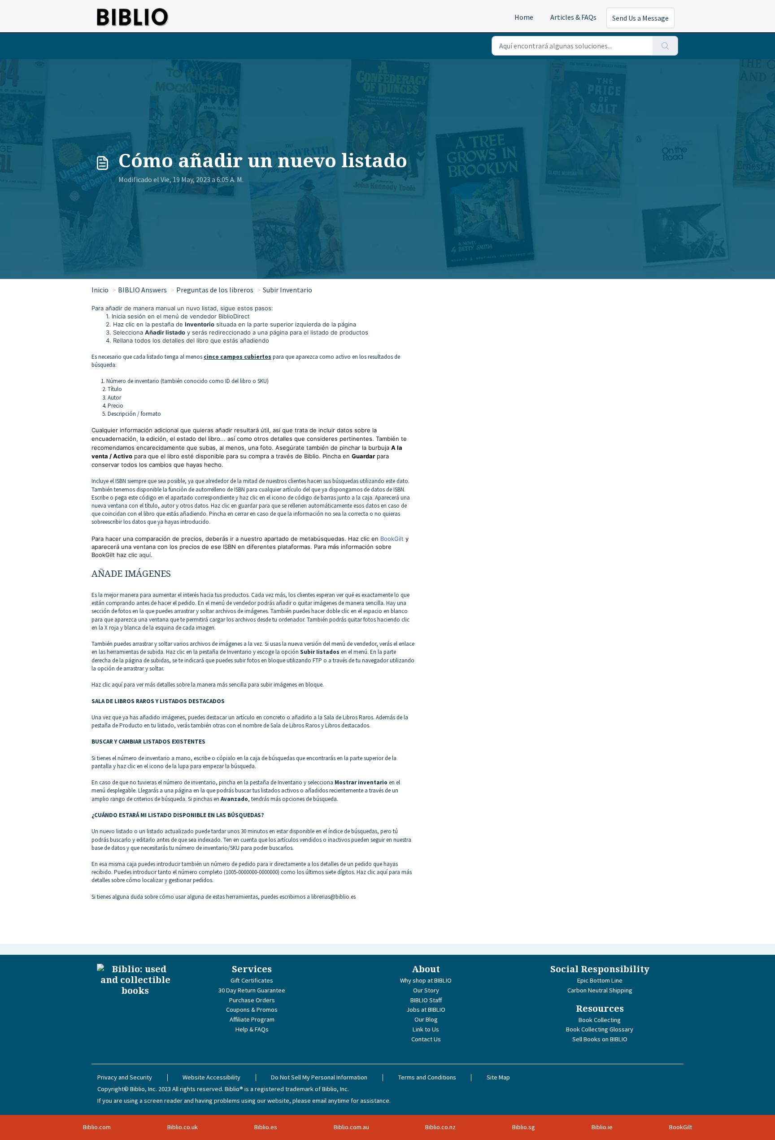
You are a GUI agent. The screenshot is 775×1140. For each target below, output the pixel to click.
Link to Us (426, 1029)
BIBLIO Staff (426, 1000)
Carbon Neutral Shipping (599, 990)
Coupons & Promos (252, 1009)
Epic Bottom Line (600, 980)
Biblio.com (97, 1127)
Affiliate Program (252, 1019)
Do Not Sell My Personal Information (319, 1077)
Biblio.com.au (351, 1127)
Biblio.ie (602, 1127)
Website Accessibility (211, 1077)
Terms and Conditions (427, 1077)
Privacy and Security (124, 1077)
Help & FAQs (252, 1029)
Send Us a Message (640, 17)
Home (523, 17)
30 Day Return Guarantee (251, 990)
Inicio (100, 289)
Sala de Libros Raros (295, 725)
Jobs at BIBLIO (425, 1009)
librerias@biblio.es (333, 897)
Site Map (498, 1077)
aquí (145, 554)
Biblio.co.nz (440, 1127)
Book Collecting (600, 1020)
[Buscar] (665, 46)
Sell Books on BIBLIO (599, 1039)
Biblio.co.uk (182, 1127)
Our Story (426, 990)
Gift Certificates (252, 980)
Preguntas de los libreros (214, 289)
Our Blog (426, 1019)
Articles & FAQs (573, 17)
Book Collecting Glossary (599, 1029)
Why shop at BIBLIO (426, 980)
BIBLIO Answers (142, 289)
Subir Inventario (287, 289)
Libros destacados (347, 725)
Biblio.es (265, 1127)
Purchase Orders (252, 1000)
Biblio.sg (523, 1127)
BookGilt (392, 538)
